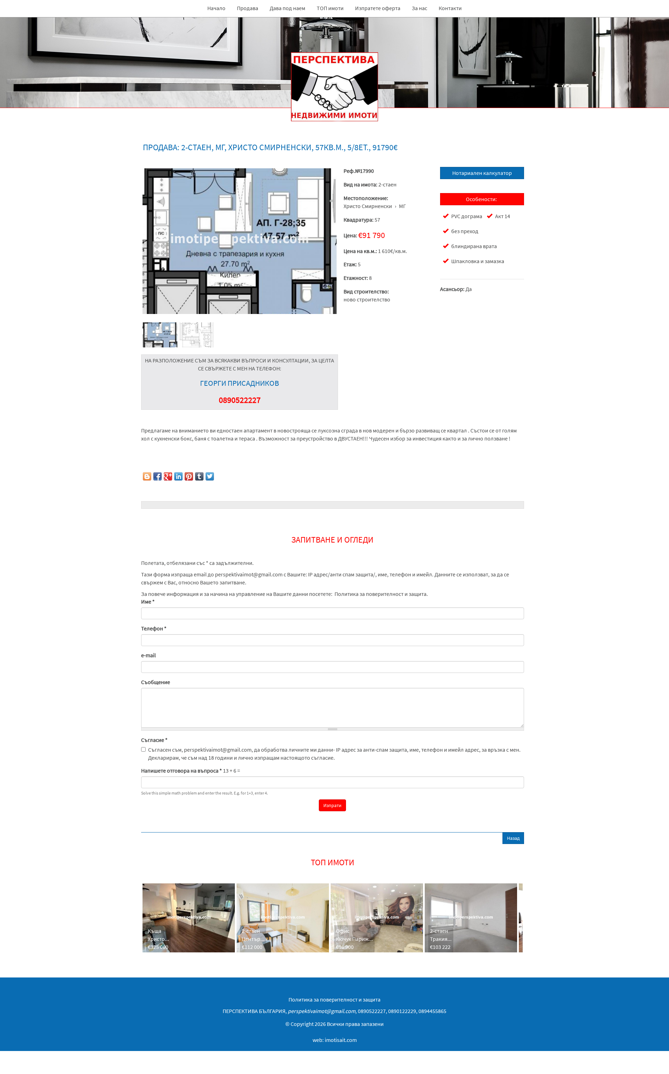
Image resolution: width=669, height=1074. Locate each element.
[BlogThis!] (147, 476)
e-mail (148, 655)
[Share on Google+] (168, 476)
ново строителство (367, 299)
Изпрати (332, 805)
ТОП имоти (330, 8)
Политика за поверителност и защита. (381, 593)
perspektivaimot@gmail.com (249, 574)
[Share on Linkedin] (178, 476)
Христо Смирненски (368, 205)
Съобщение (155, 681)
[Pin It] (189, 476)
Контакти (450, 8)
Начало (216, 8)
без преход (464, 231)
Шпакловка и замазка (477, 261)
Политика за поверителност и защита (334, 999)
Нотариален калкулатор (482, 172)
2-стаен (387, 184)
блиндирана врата (474, 246)
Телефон (154, 628)
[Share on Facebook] (157, 476)
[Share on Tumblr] (199, 476)
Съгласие (154, 739)
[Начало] (334, 69)
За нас (419, 8)
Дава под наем (287, 8)
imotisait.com (341, 1039)
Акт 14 (502, 216)
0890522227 (240, 399)
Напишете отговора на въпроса (181, 770)
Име (148, 601)
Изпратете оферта (377, 8)
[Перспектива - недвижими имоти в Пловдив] (240, 241)
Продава (247, 8)
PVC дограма (466, 216)
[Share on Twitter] (210, 476)
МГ (402, 205)
